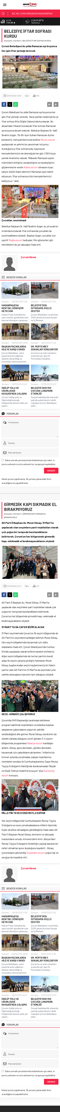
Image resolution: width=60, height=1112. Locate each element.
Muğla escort (15, 240)
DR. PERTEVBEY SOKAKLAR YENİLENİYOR (44, 348)
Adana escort (31, 167)
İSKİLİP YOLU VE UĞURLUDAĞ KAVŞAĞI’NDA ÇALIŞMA (14, 390)
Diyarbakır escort (36, 852)
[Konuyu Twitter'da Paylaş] (9, 104)
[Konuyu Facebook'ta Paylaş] (4, 104)
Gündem (17, 40)
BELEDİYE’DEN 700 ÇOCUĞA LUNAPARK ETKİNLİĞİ (42, 390)
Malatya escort (35, 743)
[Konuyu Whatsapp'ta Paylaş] (15, 104)
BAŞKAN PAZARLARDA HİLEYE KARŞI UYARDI (14, 348)
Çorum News (28, 257)
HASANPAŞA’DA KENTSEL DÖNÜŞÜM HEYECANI (13, 308)
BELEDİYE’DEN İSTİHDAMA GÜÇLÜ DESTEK (41, 308)
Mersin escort (48, 139)
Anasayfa (8, 40)
